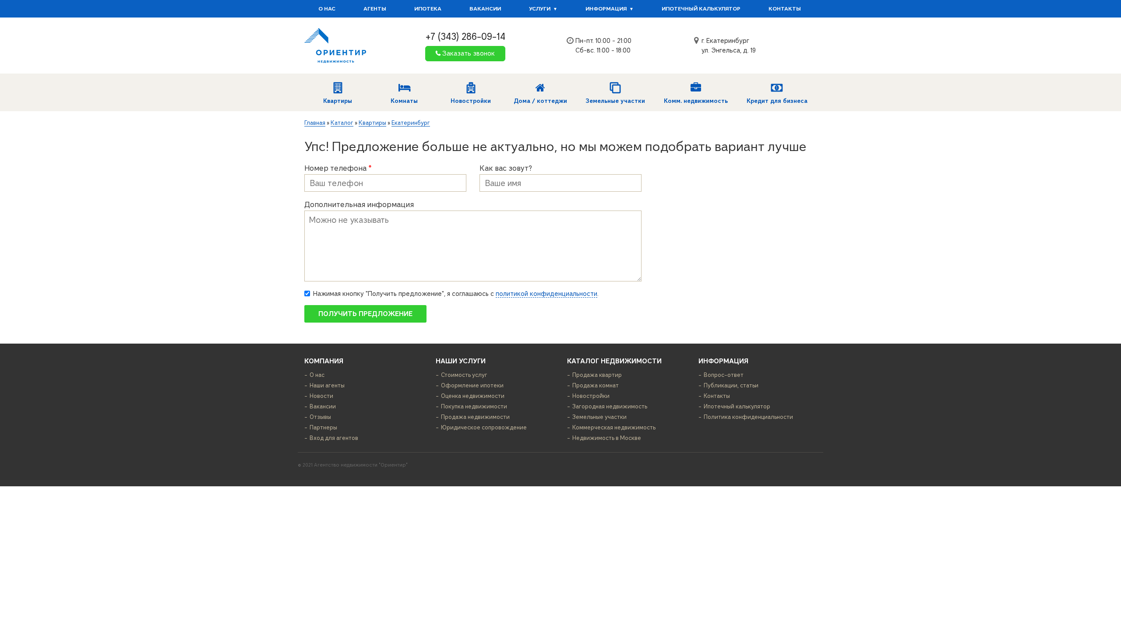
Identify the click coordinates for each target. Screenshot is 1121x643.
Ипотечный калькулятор (701, 9)
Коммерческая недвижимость (614, 427)
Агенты (374, 9)
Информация (606, 9)
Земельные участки (615, 101)
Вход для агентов (334, 438)
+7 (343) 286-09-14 (465, 36)
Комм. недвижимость (696, 101)
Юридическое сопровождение (484, 427)
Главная (314, 122)
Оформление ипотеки (472, 385)
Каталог (342, 122)
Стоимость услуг (464, 375)
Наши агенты (327, 385)
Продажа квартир (597, 375)
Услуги (539, 9)
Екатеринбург (410, 122)
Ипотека (427, 9)
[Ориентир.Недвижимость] (335, 45)
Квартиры (337, 101)
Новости (321, 396)
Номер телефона (338, 168)
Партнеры (323, 427)
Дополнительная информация (359, 204)
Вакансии (485, 9)
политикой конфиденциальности (546, 293)
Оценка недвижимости (472, 396)
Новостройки (471, 101)
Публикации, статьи (731, 385)
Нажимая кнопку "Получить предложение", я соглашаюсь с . (456, 293)
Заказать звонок (468, 53)
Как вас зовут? (505, 168)
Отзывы (320, 417)
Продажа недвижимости (475, 417)
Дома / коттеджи (540, 101)
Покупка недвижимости (474, 406)
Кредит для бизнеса (777, 101)
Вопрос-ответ (724, 375)
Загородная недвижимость (609, 406)
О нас (326, 9)
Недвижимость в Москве (606, 438)
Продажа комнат (595, 385)
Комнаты (404, 101)
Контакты (784, 9)
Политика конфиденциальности (748, 417)
